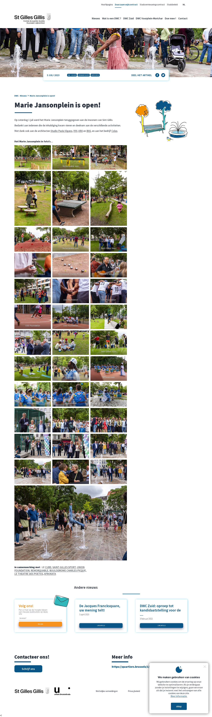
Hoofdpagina (107, 4)
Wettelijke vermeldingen (107, 691)
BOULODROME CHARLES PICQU (66, 570)
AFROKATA (50, 573)
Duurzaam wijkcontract (126, 4)
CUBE (48, 567)
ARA (80, 131)
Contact (182, 18)
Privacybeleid (134, 691)
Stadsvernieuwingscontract (152, 4)
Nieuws (96, 18)
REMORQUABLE (39, 570)
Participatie (95, 75)
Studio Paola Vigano (61, 131)
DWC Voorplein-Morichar (149, 18)
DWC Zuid (128, 18)
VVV (75, 131)
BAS (89, 131)
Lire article (101, 625)
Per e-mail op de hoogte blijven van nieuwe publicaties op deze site (33, 612)
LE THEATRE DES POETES (28, 573)
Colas (114, 131)
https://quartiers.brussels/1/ (131, 666)
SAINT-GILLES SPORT (64, 567)
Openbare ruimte (83, 75)
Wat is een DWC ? (111, 18)
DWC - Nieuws (72, 75)
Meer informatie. (179, 696)
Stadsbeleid (172, 4)
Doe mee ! (170, 18)
